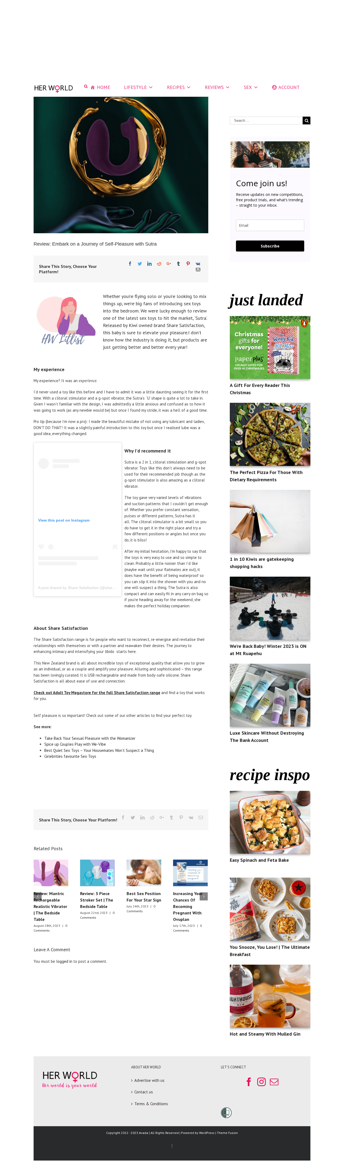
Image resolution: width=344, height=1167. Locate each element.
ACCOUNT (289, 87)
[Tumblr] (178, 263)
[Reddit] (159, 263)
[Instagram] (261, 1082)
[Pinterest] (188, 263)
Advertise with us (149, 1080)
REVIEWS (214, 87)
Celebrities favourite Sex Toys (70, 756)
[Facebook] (130, 263)
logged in (64, 961)
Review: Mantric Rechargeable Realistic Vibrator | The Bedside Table (50, 906)
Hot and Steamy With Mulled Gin (265, 1034)
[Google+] (169, 263)
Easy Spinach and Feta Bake (259, 860)
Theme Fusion (227, 1133)
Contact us (143, 1091)
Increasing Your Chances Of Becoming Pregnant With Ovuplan (188, 906)
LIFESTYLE (135, 87)
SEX (248, 87)
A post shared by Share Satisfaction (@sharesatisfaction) (86, 588)
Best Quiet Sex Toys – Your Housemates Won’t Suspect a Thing (99, 750)
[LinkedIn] (149, 263)
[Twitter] (140, 263)
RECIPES (176, 87)
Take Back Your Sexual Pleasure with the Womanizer (90, 738)
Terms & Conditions (151, 1103)
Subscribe (270, 246)
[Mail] (198, 269)
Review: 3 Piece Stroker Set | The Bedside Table (96, 900)
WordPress (206, 1133)
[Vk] (198, 263)
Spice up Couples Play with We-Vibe (75, 744)
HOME (103, 87)
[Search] (86, 86)
